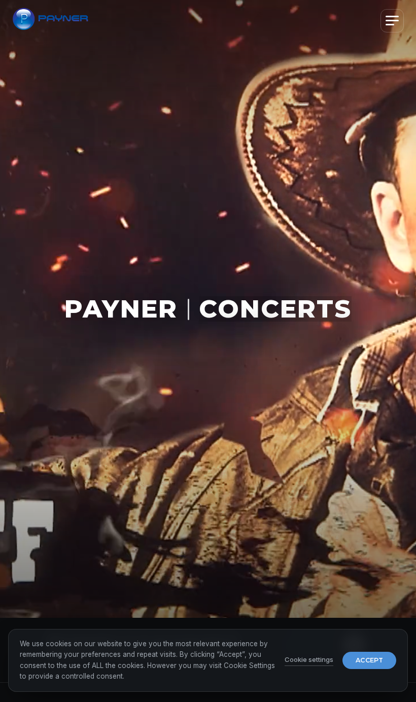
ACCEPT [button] (369, 660)
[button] (392, 20)
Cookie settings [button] (309, 659)
